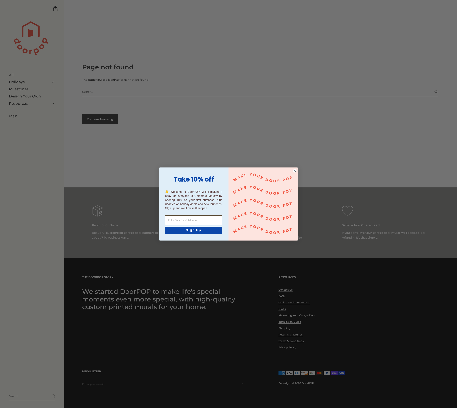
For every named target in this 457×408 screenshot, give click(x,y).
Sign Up (193, 230)
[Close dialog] (295, 171)
